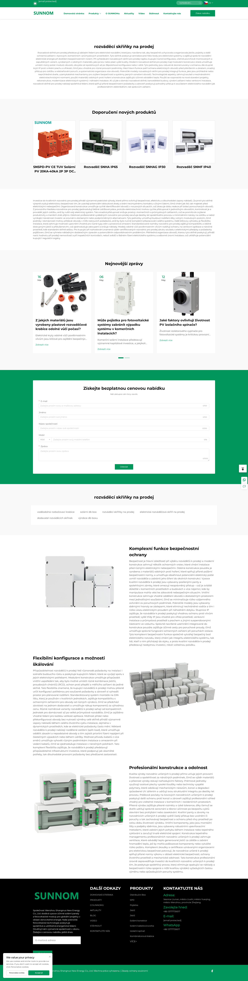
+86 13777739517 (171, 929)
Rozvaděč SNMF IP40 (194, 167)
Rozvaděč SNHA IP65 (101, 167)
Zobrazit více (42, 344)
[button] (120, 357)
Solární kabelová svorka (142, 926)
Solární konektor (138, 920)
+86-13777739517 (171, 911)
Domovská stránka (74, 13)
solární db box (88, 512)
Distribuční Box (138, 895)
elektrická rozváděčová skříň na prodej (162, 512)
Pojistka (134, 905)
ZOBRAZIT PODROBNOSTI (54, 142)
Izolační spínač (137, 931)
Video (141, 13)
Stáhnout (154, 13)
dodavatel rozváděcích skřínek (55, 518)
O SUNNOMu (113, 13)
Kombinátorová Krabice (142, 936)
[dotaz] (244, 486)
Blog (93, 915)
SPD (132, 900)
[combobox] (45, 439)
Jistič (132, 910)
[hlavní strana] (43, 13)
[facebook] (212, 971)
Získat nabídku (203, 13)
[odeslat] (200, 3)
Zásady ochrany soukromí (134, 971)
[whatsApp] (244, 480)
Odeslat (124, 467)
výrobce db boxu (88, 518)
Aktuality (129, 13)
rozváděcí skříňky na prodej (118, 512)
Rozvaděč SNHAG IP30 (147, 167)
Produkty (94, 13)
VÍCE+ (133, 941)
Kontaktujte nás (172, 13)
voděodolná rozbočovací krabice (56, 512)
